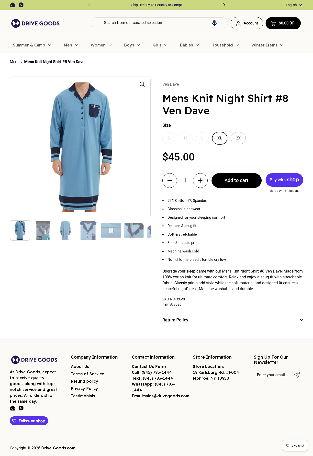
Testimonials (83, 395)
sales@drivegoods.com (166, 395)
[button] (214, 22)
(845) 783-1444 (157, 372)
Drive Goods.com (58, 447)
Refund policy (84, 381)
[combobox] (159, 22)
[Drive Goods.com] (35, 23)
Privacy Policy (84, 388)
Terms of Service (87, 373)
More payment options (284, 191)
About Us (80, 366)
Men (14, 61)
